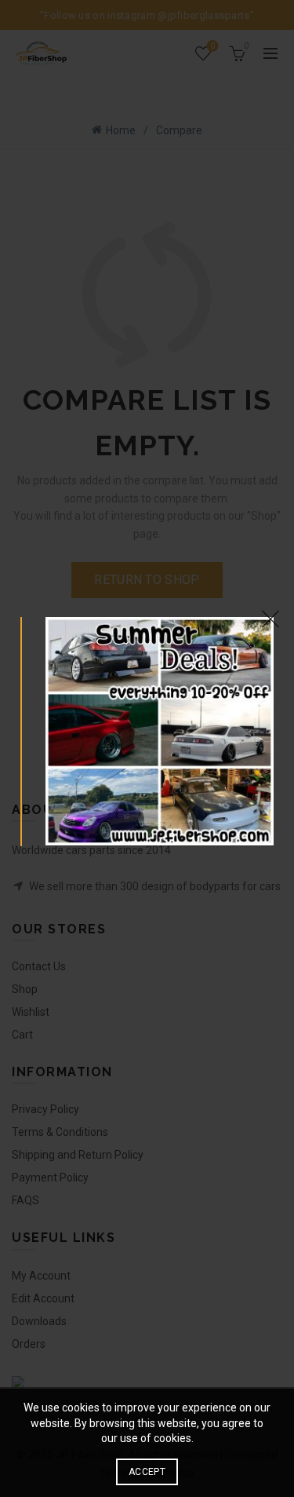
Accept (147, 1471)
